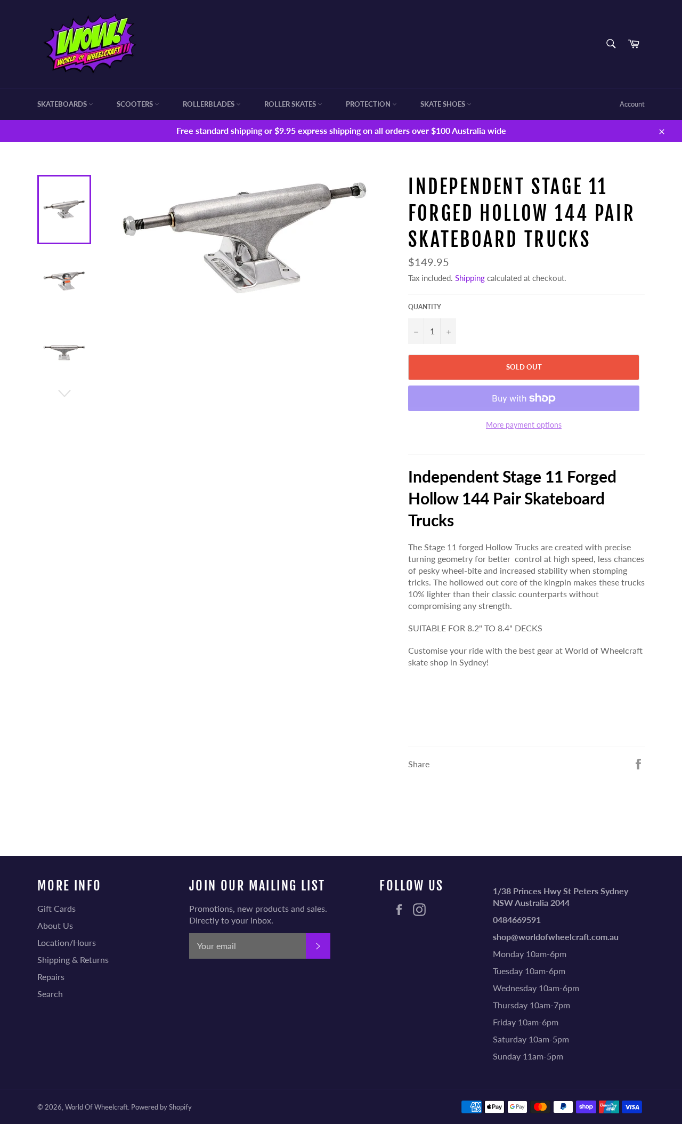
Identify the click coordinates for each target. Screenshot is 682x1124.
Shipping (470, 278)
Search (50, 994)
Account (632, 104)
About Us (55, 925)
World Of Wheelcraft (96, 1107)
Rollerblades (209, 104)
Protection (369, 104)
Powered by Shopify (161, 1107)
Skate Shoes (443, 104)
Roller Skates (291, 104)
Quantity (424, 307)
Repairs (50, 977)
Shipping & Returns (73, 959)
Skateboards (62, 104)
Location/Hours (66, 942)
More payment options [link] (524, 424)
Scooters (136, 104)
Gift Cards (56, 908)
